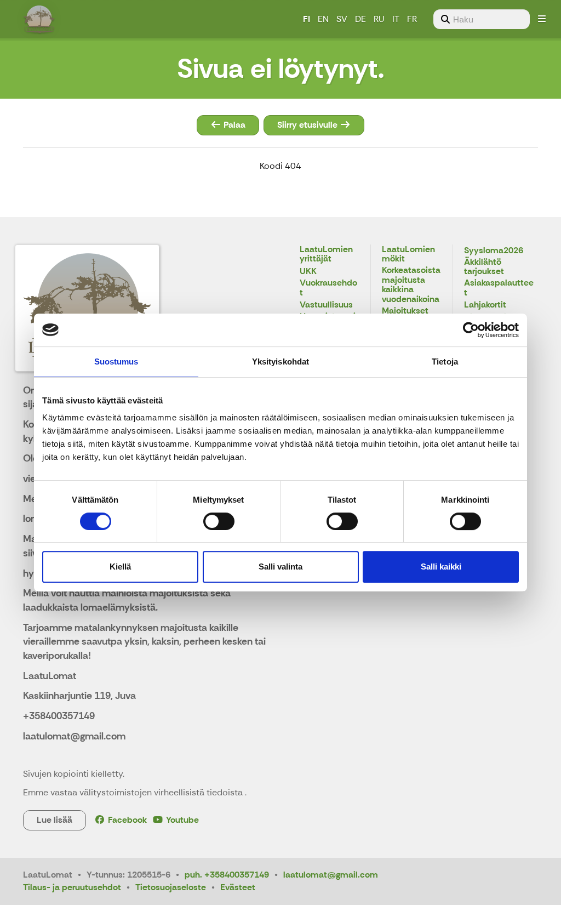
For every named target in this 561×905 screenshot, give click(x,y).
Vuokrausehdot (328, 288)
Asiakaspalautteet (499, 288)
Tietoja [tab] (445, 361)
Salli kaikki (441, 566)
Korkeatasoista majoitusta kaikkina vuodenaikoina (411, 285)
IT (395, 19)
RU (379, 19)
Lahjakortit (485, 305)
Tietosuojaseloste (170, 887)
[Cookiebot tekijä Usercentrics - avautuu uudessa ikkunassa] (471, 330)
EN (323, 19)
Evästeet (237, 887)
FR (412, 19)
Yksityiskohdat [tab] (280, 361)
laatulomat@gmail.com (330, 874)
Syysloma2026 (493, 251)
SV (341, 19)
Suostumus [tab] (116, 361)
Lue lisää (54, 820)
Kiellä (120, 566)
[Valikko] (542, 19)
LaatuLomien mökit (408, 254)
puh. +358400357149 (227, 874)
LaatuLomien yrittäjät (326, 254)
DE (360, 19)
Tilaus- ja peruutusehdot (72, 887)
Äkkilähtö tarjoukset (484, 267)
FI (306, 19)
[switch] (218, 521)
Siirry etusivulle (308, 124)
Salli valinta (280, 566)
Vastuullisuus (326, 305)
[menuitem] (481, 19)
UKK (308, 271)
